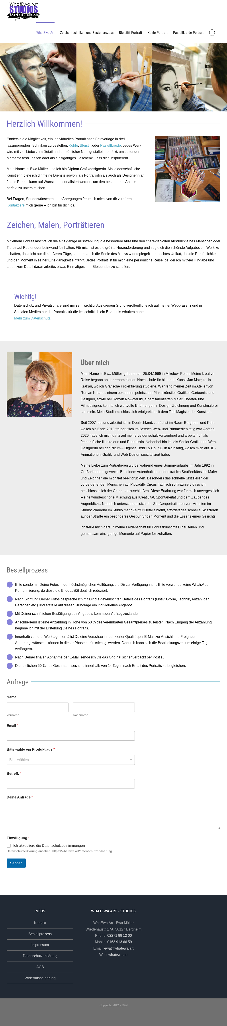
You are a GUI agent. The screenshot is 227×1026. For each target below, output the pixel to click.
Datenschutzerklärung (40, 956)
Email (12, 726)
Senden (16, 863)
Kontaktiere (16, 205)
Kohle (73, 145)
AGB (40, 967)
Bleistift (85, 145)
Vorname (13, 715)
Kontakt (40, 923)
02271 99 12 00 (119, 935)
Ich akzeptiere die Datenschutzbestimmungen (49, 845)
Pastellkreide (110, 145)
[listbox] (71, 760)
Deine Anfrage (20, 797)
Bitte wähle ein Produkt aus (31, 749)
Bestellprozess (40, 934)
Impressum (40, 945)
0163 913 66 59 (119, 942)
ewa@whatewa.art (118, 948)
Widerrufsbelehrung (40, 978)
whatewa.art (117, 955)
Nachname (80, 715)
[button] (212, 32)
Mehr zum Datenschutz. (32, 318)
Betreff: (14, 773)
